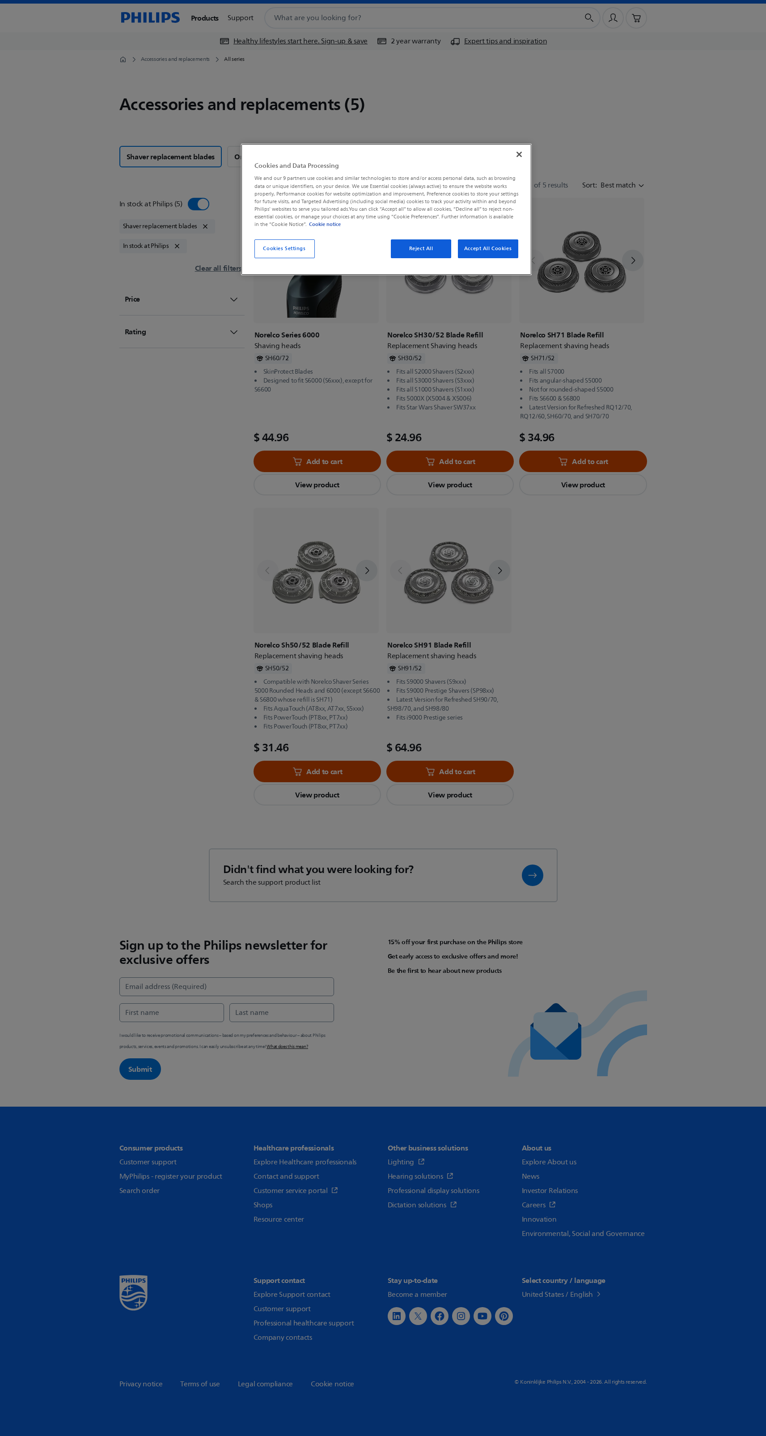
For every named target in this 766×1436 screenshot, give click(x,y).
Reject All (421, 248)
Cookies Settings (284, 248)
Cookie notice (325, 224)
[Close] (519, 154)
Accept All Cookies (488, 248)
